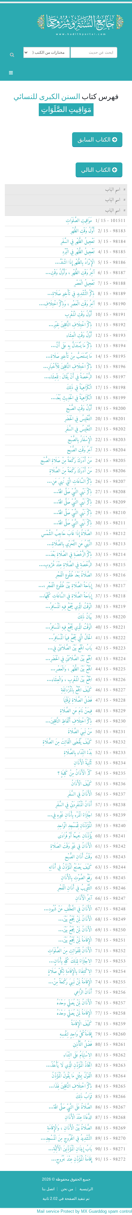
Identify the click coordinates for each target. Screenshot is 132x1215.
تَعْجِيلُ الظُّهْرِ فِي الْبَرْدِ (78, 252)
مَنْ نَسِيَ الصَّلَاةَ (80, 732)
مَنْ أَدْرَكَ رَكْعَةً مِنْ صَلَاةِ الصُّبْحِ (66, 460)
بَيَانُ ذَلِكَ (85, 617)
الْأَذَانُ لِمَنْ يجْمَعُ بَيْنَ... (75, 930)
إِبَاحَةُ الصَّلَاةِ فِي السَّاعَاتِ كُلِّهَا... (65, 596)
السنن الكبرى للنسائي (46, 97)
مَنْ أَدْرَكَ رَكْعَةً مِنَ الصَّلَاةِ (70, 471)
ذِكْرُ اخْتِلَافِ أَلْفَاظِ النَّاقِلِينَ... (68, 721)
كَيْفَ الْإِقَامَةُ (81, 1024)
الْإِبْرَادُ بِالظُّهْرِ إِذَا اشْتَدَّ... (75, 262)
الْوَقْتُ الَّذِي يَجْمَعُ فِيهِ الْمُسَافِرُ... (68, 607)
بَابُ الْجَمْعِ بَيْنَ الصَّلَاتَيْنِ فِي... (70, 648)
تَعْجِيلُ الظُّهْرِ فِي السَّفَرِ (78, 241)
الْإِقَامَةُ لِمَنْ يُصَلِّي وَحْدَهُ (74, 1013)
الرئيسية (86, 1189)
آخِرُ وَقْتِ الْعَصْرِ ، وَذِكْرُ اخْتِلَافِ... (67, 304)
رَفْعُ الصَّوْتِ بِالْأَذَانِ (76, 878)
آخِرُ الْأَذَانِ (83, 898)
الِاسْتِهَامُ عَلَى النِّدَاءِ (77, 1055)
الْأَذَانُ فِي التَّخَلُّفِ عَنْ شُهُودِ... (68, 909)
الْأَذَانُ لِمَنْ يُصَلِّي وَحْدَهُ (74, 1003)
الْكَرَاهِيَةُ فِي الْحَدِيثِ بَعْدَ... (71, 398)
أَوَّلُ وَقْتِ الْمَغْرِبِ (78, 314)
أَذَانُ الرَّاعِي (83, 992)
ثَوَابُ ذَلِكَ (84, 1096)
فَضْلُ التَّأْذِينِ (82, 1044)
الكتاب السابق (95, 139)
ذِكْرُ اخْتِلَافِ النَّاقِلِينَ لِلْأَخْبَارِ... (67, 367)
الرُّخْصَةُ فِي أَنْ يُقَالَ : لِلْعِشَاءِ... (68, 377)
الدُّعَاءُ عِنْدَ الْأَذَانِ (78, 1117)
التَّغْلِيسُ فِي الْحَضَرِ (78, 419)
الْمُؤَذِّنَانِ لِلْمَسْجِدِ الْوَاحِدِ (74, 826)
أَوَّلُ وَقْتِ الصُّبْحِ (79, 408)
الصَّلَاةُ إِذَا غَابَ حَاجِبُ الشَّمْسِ (66, 533)
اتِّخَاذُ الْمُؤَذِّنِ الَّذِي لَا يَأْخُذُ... (69, 1065)
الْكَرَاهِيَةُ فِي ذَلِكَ (79, 387)
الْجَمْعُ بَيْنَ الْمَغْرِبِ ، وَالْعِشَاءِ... (69, 680)
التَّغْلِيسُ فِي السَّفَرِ (78, 429)
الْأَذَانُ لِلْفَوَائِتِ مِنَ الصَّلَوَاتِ (70, 951)
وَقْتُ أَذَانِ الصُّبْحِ (78, 857)
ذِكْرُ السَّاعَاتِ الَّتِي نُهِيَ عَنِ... (69, 481)
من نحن (67, 1189)
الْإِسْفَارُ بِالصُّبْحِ (80, 440)
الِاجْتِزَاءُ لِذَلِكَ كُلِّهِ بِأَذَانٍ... (70, 961)
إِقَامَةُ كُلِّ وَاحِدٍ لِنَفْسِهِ (76, 1034)
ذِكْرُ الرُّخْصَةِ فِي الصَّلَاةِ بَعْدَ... (68, 554)
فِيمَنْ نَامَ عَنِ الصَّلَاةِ (76, 711)
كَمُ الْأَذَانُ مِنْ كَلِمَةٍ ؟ (75, 773)
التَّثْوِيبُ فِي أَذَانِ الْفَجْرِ (74, 888)
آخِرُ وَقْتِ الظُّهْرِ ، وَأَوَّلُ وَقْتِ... (70, 273)
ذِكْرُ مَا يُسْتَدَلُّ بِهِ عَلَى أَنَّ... (71, 346)
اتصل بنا (48, 1189)
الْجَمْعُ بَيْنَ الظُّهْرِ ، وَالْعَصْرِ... (71, 669)
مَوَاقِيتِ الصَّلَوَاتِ (79, 220)
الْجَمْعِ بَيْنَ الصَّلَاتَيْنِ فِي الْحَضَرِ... (68, 659)
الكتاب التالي (96, 170)
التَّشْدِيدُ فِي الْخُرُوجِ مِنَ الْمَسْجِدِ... (66, 1138)
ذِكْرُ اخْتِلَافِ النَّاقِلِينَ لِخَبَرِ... (70, 325)
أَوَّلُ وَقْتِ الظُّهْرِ (82, 231)
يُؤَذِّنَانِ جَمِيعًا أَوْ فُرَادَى (75, 836)
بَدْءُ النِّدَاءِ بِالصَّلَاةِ (78, 753)
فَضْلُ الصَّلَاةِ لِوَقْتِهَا (77, 700)
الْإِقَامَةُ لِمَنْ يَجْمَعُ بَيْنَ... (75, 940)
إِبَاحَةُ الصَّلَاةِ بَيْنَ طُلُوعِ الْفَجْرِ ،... (65, 586)
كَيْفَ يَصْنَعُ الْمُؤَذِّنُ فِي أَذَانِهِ (70, 867)
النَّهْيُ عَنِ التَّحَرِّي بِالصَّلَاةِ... (69, 544)
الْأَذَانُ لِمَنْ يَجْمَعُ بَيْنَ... (75, 919)
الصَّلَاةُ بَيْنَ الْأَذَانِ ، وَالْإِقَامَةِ (69, 1128)
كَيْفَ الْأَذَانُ (81, 784)
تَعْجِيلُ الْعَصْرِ (84, 283)
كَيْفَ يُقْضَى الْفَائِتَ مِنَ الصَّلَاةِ (67, 742)
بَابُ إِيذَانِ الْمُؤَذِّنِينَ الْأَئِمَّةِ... (70, 1149)
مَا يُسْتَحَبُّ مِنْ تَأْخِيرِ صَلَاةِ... (69, 356)
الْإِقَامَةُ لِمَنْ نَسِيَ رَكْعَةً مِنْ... (70, 982)
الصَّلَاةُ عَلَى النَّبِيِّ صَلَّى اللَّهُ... (70, 1107)
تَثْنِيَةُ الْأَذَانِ (83, 763)
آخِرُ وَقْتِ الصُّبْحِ (79, 450)
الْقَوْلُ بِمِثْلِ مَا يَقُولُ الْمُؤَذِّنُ (72, 1076)
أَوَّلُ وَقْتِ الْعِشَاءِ (79, 335)
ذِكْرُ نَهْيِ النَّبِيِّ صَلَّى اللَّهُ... (73, 492)
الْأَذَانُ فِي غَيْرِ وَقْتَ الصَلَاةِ (71, 846)
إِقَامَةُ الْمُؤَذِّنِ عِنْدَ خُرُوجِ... (71, 1159)
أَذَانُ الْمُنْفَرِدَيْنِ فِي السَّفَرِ (73, 805)
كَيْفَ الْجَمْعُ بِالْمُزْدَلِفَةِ (76, 690)
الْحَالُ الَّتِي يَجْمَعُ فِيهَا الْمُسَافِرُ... (70, 638)
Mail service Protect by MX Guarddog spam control (84, 1211)
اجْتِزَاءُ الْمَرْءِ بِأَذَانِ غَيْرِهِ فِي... (69, 815)
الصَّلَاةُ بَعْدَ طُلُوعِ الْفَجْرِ (73, 575)
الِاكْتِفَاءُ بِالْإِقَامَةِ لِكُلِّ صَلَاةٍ (70, 971)
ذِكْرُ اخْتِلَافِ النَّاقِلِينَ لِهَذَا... (70, 1086)
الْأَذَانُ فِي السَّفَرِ (79, 794)
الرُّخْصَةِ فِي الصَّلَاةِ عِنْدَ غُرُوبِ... (65, 565)
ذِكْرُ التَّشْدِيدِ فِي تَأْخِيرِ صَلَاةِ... (71, 294)
